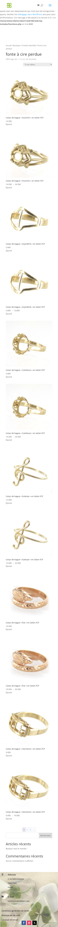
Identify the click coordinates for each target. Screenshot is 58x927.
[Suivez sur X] (34, 923)
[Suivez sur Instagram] (29, 923)
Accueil (8, 45)
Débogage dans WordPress (30, 14)
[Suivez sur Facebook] (24, 923)
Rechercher (45, 835)
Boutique (16, 45)
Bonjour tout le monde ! (16, 848)
